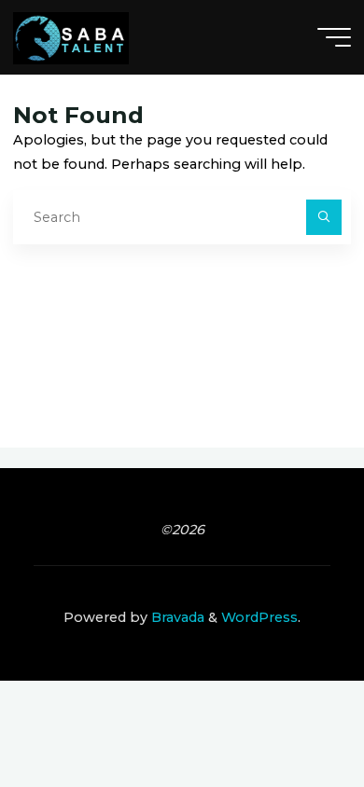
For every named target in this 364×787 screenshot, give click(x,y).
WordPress (259, 617)
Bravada (175, 617)
